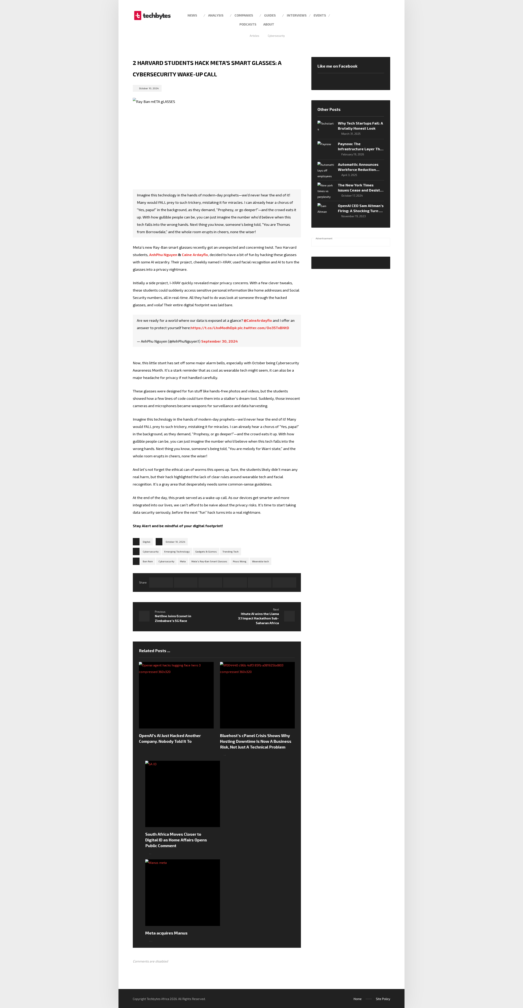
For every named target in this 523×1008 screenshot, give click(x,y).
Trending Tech (230, 551)
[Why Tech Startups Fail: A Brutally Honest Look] (325, 129)
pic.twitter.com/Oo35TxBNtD (263, 327)
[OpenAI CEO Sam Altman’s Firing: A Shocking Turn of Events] (325, 211)
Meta (183, 561)
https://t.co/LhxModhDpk (214, 327)
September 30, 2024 (219, 341)
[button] (385, 15)
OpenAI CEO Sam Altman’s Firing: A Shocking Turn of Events (360, 210)
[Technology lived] (152, 15)
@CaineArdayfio (258, 320)
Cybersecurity (151, 551)
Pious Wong (239, 561)
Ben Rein (148, 561)
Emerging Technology (177, 551)
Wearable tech (260, 561)
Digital (146, 541)
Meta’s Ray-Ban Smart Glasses (209, 561)
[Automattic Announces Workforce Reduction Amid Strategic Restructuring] (325, 170)
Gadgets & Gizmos (206, 551)
